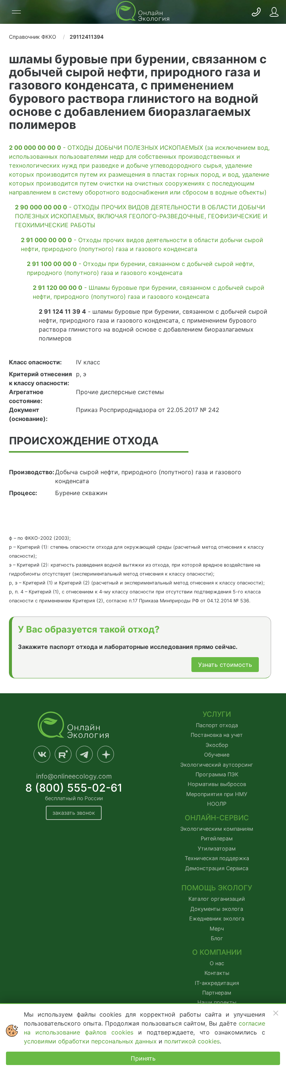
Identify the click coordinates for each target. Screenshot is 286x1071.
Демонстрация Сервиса (216, 868)
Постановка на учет (217, 735)
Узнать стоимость (225, 664)
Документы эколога (216, 909)
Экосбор (217, 745)
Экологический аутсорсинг (216, 764)
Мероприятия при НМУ (216, 794)
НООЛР (216, 804)
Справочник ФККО (32, 37)
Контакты (216, 973)
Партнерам (216, 992)
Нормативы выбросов (217, 784)
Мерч (217, 928)
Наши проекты (216, 1002)
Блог (217, 938)
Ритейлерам (217, 838)
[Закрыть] (276, 1013)
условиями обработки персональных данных (91, 1041)
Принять (143, 1058)
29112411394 (87, 37)
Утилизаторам (217, 848)
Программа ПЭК (217, 774)
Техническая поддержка (217, 858)
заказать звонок (74, 812)
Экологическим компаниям (216, 829)
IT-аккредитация (217, 983)
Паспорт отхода (217, 725)
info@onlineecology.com (74, 776)
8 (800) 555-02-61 (74, 787)
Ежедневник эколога (216, 918)
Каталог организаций (216, 899)
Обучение (216, 754)
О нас (217, 963)
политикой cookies (192, 1041)
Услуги (217, 714)
